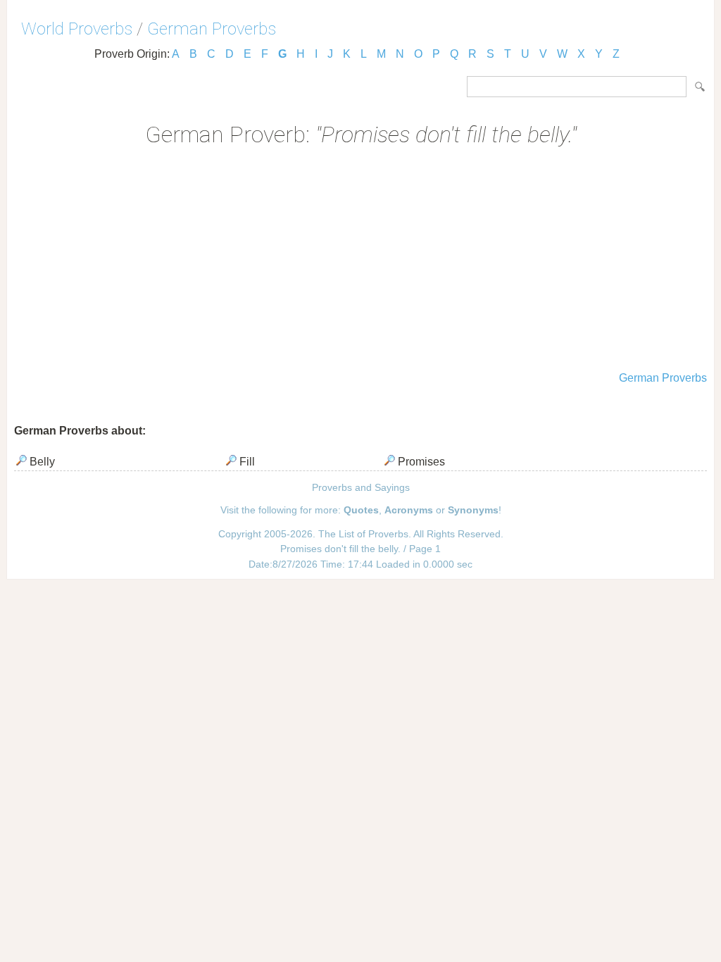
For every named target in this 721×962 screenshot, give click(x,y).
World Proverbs (76, 29)
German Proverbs (211, 29)
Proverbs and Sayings (361, 487)
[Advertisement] (360, 260)
